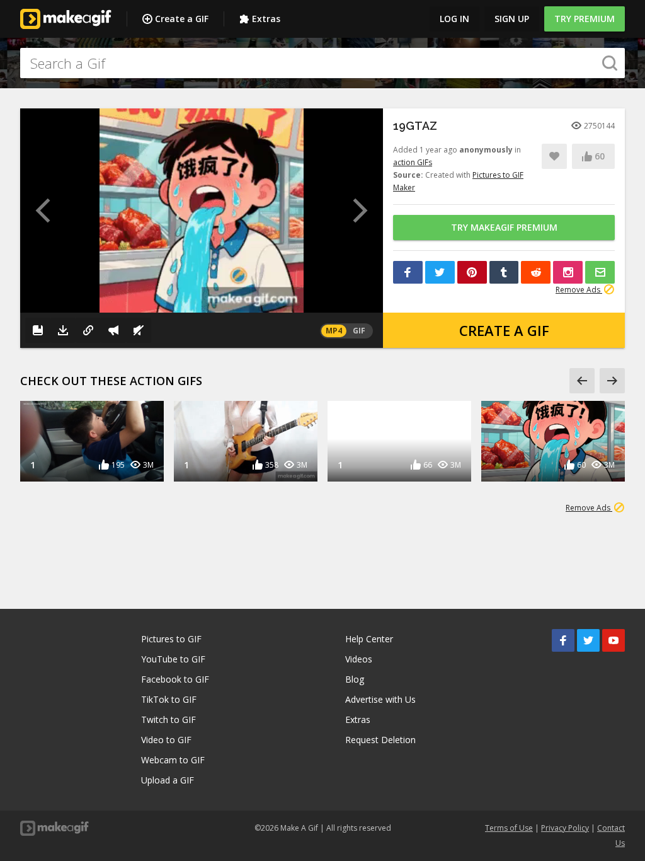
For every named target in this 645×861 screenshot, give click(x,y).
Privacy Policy (565, 828)
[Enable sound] (138, 330)
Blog (354, 679)
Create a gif (504, 330)
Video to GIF (166, 740)
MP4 (334, 330)
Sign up (511, 19)
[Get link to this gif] (88, 330)
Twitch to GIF (168, 719)
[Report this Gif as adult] (113, 330)
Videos (358, 659)
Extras (266, 19)
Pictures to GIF (171, 639)
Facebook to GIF (175, 679)
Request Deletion (380, 740)
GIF (359, 330)
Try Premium (584, 19)
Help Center (369, 639)
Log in (454, 19)
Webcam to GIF (173, 760)
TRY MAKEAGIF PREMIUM (504, 227)
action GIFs (412, 162)
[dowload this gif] (63, 330)
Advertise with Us (380, 699)
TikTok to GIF (169, 699)
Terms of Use (509, 828)
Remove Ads (579, 289)
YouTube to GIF (173, 659)
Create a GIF (181, 19)
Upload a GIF (167, 780)
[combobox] (322, 63)
